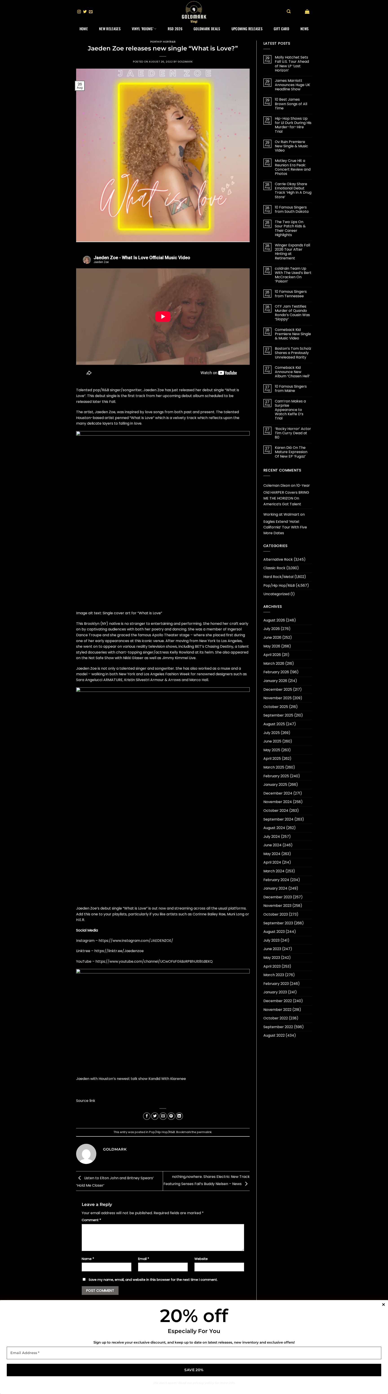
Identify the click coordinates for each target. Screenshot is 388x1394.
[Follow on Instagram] (79, 12)
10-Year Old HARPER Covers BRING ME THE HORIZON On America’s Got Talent (286, 495)
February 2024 (276, 879)
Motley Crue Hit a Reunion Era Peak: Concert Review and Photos (293, 167)
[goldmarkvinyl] (194, 12)
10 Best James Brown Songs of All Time (291, 103)
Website (201, 1259)
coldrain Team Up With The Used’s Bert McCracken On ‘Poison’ (293, 275)
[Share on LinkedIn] (179, 1116)
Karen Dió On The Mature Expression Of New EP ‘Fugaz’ (291, 451)
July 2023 (271, 940)
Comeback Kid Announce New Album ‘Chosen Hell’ (292, 371)
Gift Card (281, 28)
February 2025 (276, 776)
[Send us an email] (91, 12)
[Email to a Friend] (163, 1116)
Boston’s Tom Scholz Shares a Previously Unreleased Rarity (293, 352)
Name (88, 1259)
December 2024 (277, 793)
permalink (204, 1132)
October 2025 (275, 706)
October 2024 (275, 810)
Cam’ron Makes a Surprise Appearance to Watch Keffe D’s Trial (290, 410)
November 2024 (277, 801)
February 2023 (276, 983)
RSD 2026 (175, 28)
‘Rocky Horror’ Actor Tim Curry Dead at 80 (293, 433)
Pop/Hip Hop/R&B (163, 41)
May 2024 (271, 853)
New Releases (110, 28)
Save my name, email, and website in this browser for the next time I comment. (153, 1279)
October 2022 (275, 1018)
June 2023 (272, 948)
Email (143, 1259)
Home (83, 28)
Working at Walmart (281, 514)
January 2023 (275, 992)
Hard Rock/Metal (278, 576)
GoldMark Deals (207, 28)
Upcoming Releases (246, 28)
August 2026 (274, 620)
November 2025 (277, 698)
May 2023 (271, 957)
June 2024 (272, 845)
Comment (91, 1220)
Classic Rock (274, 568)
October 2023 (275, 914)
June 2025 (272, 741)
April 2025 (272, 758)
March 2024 (273, 871)
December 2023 (277, 897)
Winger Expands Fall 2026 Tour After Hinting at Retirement (292, 251)
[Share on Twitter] (155, 1116)
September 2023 (278, 923)
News (304, 28)
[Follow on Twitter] (85, 12)
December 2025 (277, 689)
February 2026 (276, 672)
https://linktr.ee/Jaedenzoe (119, 950)
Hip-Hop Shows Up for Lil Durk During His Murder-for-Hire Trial (293, 125)
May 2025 (271, 750)
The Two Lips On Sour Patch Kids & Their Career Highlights (290, 228)
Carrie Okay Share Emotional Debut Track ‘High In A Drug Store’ (293, 190)
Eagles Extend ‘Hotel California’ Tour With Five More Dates (285, 527)
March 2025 (273, 767)
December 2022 (277, 1000)
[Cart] (307, 11)
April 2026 (272, 654)
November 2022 (277, 1009)
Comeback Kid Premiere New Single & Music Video (293, 334)
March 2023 (273, 974)
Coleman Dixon (276, 485)
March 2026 (273, 663)
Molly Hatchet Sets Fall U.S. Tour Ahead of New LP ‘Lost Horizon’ (292, 63)
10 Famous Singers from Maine (291, 388)
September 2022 (278, 1026)
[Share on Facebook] (146, 1116)
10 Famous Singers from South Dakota (292, 209)
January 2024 (275, 888)
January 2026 (275, 680)
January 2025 (275, 784)
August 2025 (274, 724)
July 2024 (271, 836)
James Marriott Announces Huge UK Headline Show (292, 84)
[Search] (288, 11)
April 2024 (272, 862)
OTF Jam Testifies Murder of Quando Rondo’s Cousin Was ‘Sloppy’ (292, 312)
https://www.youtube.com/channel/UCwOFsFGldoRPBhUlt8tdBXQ (154, 961)
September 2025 (278, 715)
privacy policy (203, 1383)
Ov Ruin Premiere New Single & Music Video (291, 146)
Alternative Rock (278, 559)
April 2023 (272, 966)
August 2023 (274, 931)
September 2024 (278, 819)
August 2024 (274, 827)
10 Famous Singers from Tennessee (291, 293)
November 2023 (277, 905)
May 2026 (271, 646)
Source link (85, 1100)
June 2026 (272, 637)
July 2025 (271, 732)
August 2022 (274, 1035)
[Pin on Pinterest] (171, 1116)
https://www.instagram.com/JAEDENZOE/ (136, 940)
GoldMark (185, 61)
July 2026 (271, 628)
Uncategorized (276, 594)
